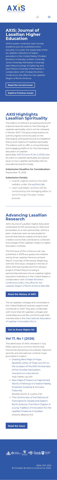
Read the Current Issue (20, 85)
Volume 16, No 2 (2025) (31, 154)
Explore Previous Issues (21, 93)
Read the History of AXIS (22, 294)
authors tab (38, 184)
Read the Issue (16, 426)
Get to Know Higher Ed (21, 329)
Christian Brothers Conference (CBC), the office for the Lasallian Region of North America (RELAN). (28, 282)
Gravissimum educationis (25, 373)
